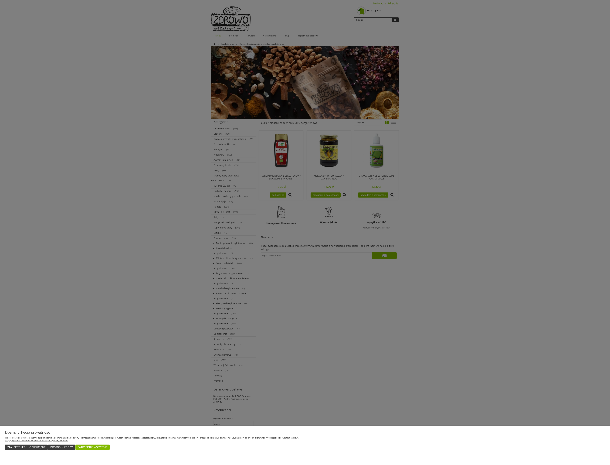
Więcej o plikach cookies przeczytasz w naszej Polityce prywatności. (36, 440)
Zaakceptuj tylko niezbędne (26, 447)
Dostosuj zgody (61, 447)
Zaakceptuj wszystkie (93, 447)
